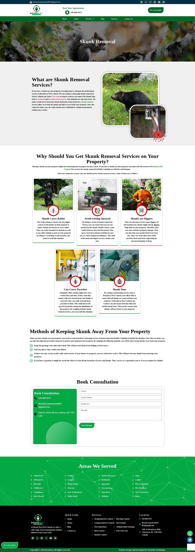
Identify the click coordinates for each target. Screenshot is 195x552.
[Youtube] (159, 2)
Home (64, 19)
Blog (102, 19)
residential (41, 99)
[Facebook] (141, 2)
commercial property (58, 99)
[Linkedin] (163, 2)
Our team (56, 96)
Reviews (114, 19)
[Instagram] (150, 2)
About (76, 19)
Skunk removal (87, 102)
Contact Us (129, 19)
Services (89, 19)
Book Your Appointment (73, 8)
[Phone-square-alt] (190, 540)
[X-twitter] (146, 2)
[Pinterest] (154, 2)
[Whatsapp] (190, 533)
